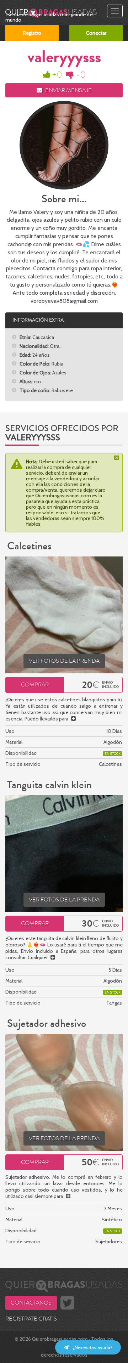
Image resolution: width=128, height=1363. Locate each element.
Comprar (35, 685)
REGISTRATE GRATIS (31, 1319)
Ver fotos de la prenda (64, 661)
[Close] (117, 457)
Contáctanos (31, 1303)
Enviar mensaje (68, 90)
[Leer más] (73, 719)
